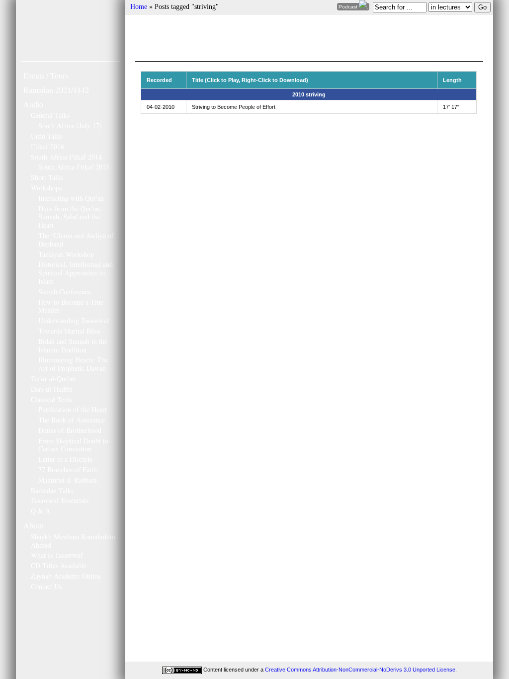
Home (138, 6)
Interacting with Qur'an (71, 198)
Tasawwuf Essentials (59, 500)
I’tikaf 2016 (47, 146)
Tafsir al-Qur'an (53, 378)
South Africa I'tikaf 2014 (66, 157)
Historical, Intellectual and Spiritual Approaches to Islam (75, 272)
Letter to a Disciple (65, 459)
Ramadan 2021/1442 (56, 90)
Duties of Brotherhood (69, 430)
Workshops (46, 187)
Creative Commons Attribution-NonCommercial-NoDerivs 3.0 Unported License (360, 670)
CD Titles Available (58, 565)
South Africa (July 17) (70, 125)
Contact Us (46, 586)
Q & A (40, 510)
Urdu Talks (46, 136)
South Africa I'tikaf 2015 (73, 166)
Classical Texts (51, 399)
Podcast (349, 6)
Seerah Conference (64, 291)
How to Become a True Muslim (70, 306)
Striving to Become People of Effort (233, 107)
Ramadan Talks (52, 490)
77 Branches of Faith (67, 469)
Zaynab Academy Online (66, 576)
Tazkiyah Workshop (66, 254)
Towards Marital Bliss (69, 331)
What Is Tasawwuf (57, 555)
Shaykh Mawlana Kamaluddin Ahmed (73, 541)
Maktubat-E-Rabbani (67, 480)
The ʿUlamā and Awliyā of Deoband (76, 240)
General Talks (50, 115)
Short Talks (47, 177)
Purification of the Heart (72, 409)
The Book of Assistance (71, 419)
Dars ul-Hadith (52, 389)
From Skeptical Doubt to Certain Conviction (73, 445)
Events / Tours (45, 75)
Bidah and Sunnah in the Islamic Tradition (72, 345)
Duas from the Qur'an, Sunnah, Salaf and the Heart (69, 217)
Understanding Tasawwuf (73, 320)
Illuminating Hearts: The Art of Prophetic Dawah (73, 364)
